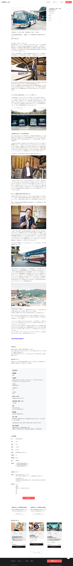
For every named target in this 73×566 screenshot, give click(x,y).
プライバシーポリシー (14, 565)
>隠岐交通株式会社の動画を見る (17, 338)
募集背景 (50, 15)
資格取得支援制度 (28, 32)
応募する (28, 498)
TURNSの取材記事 (51, 13)
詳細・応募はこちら (19, 546)
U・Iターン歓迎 (19, 32)
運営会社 (31, 561)
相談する (69, 2)
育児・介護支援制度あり (15, 533)
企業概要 (50, 17)
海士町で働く (48, 2)
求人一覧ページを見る (36, 552)
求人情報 (61, 2)
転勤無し (23, 32)
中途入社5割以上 (14, 32)
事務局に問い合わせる (19, 513)
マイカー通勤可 (37, 32)
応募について (50, 20)
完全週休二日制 (14, 532)
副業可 (32, 32)
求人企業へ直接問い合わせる (38, 513)
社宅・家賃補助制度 (55, 533)
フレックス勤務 (18, 532)
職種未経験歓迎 (32, 532)
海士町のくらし (55, 2)
